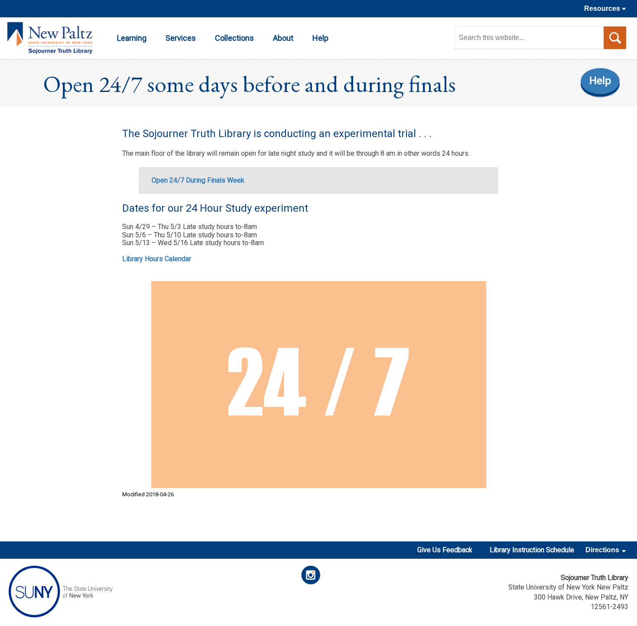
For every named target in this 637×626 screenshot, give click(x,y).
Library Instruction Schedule (532, 550)
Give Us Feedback (444, 550)
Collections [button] (234, 38)
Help (600, 81)
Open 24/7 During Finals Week (198, 180)
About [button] (283, 38)
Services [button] (181, 38)
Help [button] (320, 38)
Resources (603, 8)
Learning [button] (131, 38)
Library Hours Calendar (156, 259)
